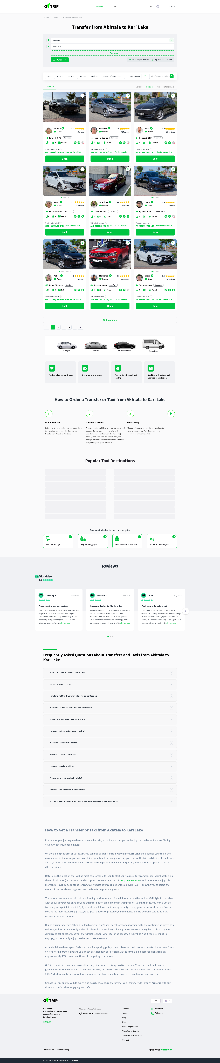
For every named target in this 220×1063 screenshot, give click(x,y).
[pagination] (46, 327)
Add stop (114, 53)
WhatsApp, (83, 1009)
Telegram (97, 1009)
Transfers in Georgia (130, 1031)
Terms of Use (48, 1050)
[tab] (110, 673)
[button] (46, 107)
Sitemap (75, 1060)
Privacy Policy (63, 1050)
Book (64, 158)
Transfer (56, 18)
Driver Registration (130, 1027)
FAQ (124, 1018)
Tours (124, 1013)
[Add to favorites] (82, 96)
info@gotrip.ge (49, 1017)
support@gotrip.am (51, 1014)
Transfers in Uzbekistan (132, 1035)
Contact (125, 1040)
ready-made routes (130, 880)
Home (46, 18)
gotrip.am (47, 1022)
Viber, (90, 1009)
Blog (124, 1022)
